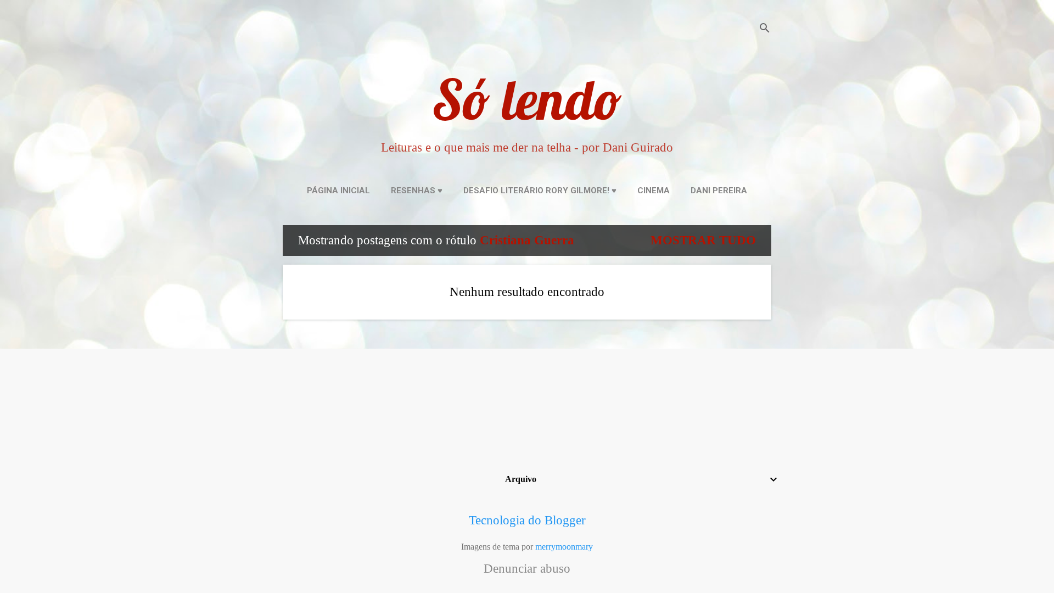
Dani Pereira (719, 190)
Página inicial (338, 190)
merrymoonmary (564, 546)
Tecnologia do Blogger (527, 520)
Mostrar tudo (703, 240)
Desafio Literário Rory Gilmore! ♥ (539, 190)
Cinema (653, 190)
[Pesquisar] (764, 30)
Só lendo (527, 99)
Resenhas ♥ (416, 190)
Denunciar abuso (527, 568)
